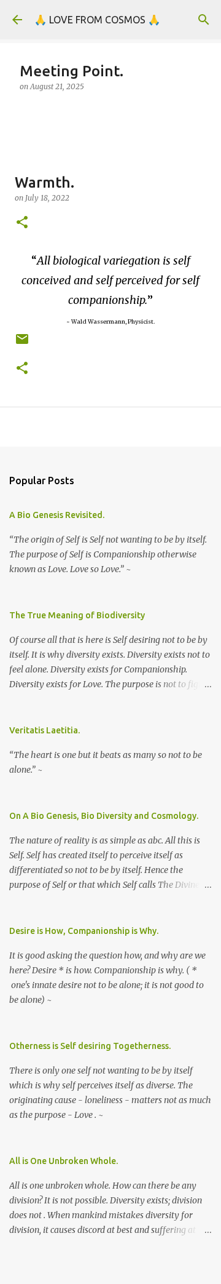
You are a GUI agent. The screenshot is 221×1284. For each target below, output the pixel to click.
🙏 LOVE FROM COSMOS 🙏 (97, 19)
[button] (22, 223)
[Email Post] (22, 344)
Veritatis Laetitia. (44, 730)
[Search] (203, 19)
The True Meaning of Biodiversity (77, 615)
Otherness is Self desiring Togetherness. (90, 1046)
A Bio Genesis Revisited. (56, 515)
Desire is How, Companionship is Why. (83, 931)
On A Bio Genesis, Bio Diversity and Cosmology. (103, 816)
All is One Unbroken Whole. (63, 1161)
